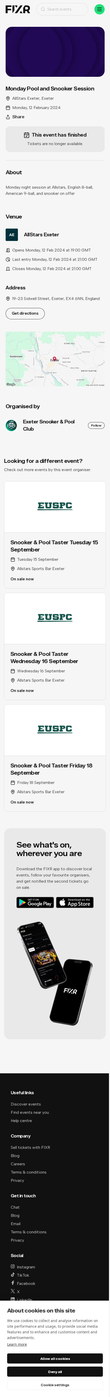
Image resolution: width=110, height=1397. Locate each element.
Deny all (55, 1372)
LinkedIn (24, 1300)
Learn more (17, 1344)
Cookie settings (55, 1385)
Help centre (21, 1120)
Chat (15, 1207)
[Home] (18, 9)
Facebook (26, 1283)
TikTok (23, 1275)
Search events (59, 9)
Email (15, 1223)
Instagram (26, 1267)
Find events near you (30, 1112)
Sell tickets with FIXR (30, 1147)
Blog (15, 1155)
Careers (18, 1163)
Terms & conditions (29, 1172)
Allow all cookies (55, 1359)
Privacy (17, 1180)
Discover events (26, 1104)
